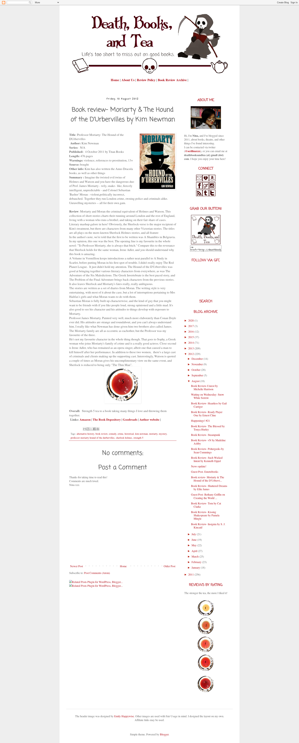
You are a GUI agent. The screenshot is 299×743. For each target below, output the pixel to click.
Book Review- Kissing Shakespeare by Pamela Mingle (205, 515)
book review (101, 433)
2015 (191, 337)
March (195, 556)
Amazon (85, 419)
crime (120, 433)
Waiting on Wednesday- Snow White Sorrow (207, 396)
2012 (191, 354)
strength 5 (138, 437)
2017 (191, 326)
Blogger (164, 734)
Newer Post (76, 566)
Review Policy (146, 80)
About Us (127, 80)
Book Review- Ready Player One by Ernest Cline (206, 413)
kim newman (141, 433)
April (195, 551)
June (194, 539)
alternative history (85, 433)
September (198, 375)
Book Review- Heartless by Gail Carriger (209, 404)
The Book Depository (107, 419)
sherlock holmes (124, 437)
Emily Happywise (124, 716)
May (194, 545)
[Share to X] (91, 429)
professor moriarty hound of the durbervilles (93, 437)
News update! (198, 466)
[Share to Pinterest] (97, 429)
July (194, 534)
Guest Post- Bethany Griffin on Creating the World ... (208, 496)
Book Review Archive (172, 80)
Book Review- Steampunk (205, 435)
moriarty (153, 433)
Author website (149, 419)
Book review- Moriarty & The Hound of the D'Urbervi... (207, 478)
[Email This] (84, 429)
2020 (191, 320)
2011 (191, 574)
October (196, 370)
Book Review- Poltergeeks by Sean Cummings (207, 450)
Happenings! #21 (200, 420)
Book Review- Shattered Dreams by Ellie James (209, 487)
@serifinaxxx (192, 151)
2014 (191, 342)
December (197, 358)
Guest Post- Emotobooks (204, 471)
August (196, 381)
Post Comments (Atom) (97, 573)
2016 (191, 331)
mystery (163, 433)
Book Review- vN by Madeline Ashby (208, 441)
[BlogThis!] (88, 429)
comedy (112, 433)
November (197, 364)
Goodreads (130, 419)
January (196, 567)
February (197, 562)
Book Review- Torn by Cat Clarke (206, 504)
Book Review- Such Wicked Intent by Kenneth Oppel (207, 459)
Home (115, 80)
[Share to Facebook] (94, 429)
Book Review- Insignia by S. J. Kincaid (208, 525)
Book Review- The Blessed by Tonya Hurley (208, 427)
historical (129, 433)
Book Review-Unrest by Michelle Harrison (204, 387)
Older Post (169, 566)
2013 (191, 348)
